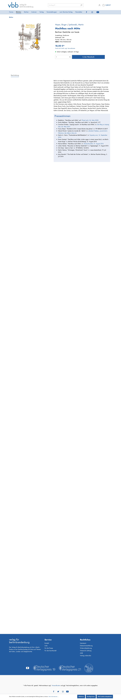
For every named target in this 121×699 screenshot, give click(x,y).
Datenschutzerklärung (86, 646)
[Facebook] (88, 12)
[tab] (15, 75)
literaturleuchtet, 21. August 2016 (94, 144)
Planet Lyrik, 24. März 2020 (90, 120)
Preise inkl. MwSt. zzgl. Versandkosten (65, 48)
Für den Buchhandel (50, 651)
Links (46, 646)
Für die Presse (49, 648)
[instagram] (93, 12)
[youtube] (99, 12)
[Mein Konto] (99, 5)
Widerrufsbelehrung (86, 648)
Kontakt (47, 643)
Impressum (83, 643)
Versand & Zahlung (85, 651)
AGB (81, 653)
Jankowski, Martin (76, 24)
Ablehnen (81, 696)
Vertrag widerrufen (85, 656)
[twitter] (58, 691)
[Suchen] (81, 5)
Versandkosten (56, 685)
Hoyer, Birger (61, 24)
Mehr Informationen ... (54, 696)
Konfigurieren (91, 696)
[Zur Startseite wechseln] (20, 5)
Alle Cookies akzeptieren (105, 696)
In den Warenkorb (88, 57)
